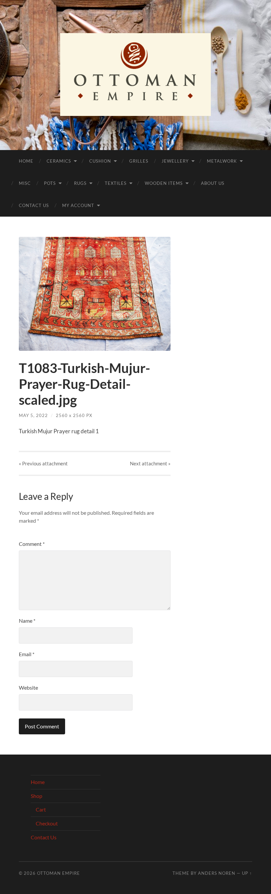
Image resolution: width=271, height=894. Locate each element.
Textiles (116, 183)
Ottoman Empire (58, 873)
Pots (50, 183)
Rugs (80, 183)
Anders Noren (216, 873)
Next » (150, 463)
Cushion (100, 161)
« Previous (43, 463)
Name (27, 620)
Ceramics (59, 161)
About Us (212, 183)
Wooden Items (164, 183)
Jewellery (175, 161)
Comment (32, 544)
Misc (25, 183)
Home (26, 161)
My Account (78, 205)
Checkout (47, 823)
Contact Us (34, 205)
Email (26, 654)
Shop (36, 796)
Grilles (138, 161)
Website (28, 687)
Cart (41, 809)
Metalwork (222, 161)
